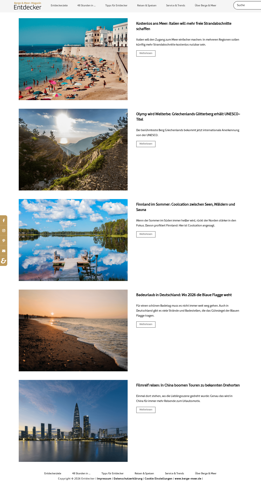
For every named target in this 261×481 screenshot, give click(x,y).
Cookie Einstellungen (159, 479)
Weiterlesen (145, 53)
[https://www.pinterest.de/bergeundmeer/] (3, 240)
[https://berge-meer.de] (3, 261)
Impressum (104, 479)
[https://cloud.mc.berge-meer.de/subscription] (3, 251)
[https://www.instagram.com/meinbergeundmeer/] (3, 230)
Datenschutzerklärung (128, 479)
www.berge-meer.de (188, 479)
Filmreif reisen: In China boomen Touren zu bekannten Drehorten (188, 385)
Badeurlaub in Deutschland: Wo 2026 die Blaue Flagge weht (184, 295)
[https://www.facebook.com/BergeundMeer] (3, 220)
